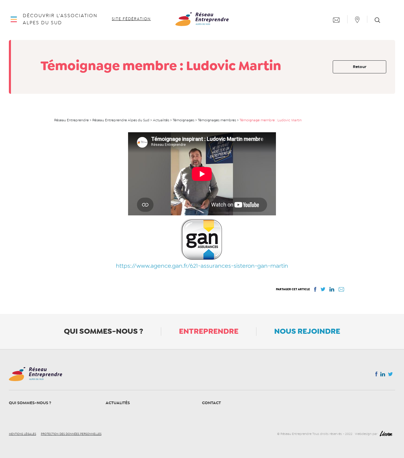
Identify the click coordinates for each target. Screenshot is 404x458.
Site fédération (131, 19)
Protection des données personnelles (71, 434)
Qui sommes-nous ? (103, 331)
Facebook (376, 375)
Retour (359, 66)
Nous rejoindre (307, 331)
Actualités (118, 402)
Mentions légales (22, 434)
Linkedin (382, 375)
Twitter (390, 375)
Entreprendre (208, 331)
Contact (211, 402)
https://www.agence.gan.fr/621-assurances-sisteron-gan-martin (202, 265)
